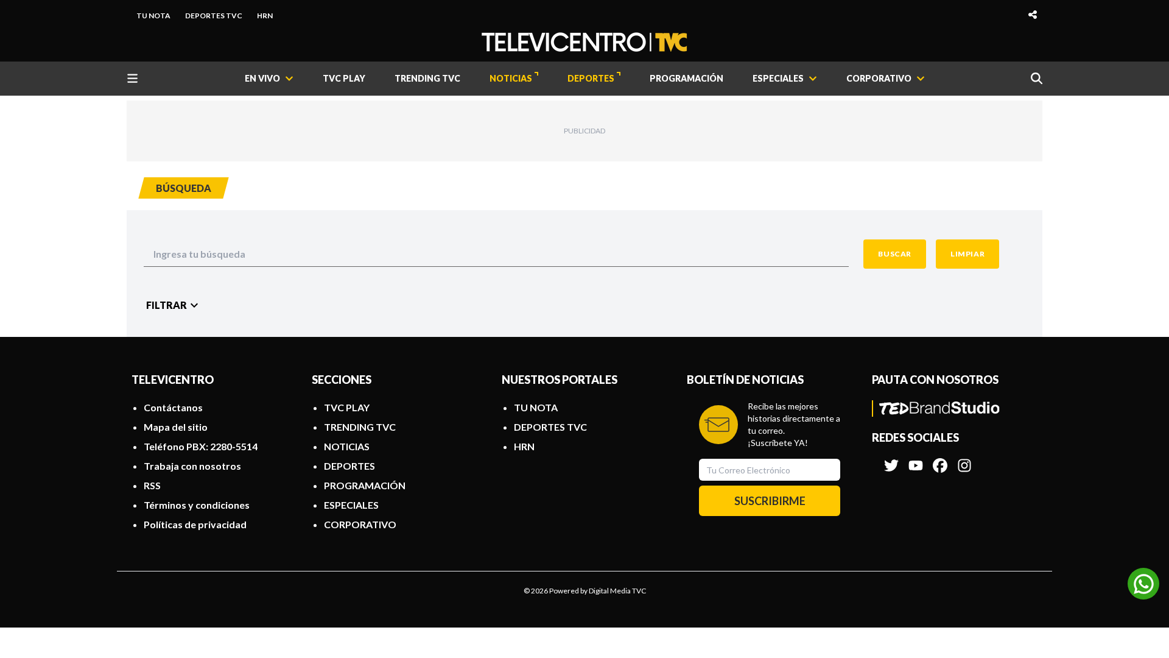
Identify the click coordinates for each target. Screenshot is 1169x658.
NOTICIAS (511, 78)
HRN (265, 15)
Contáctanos (173, 407)
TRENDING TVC (427, 78)
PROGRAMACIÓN (686, 78)
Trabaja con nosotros (192, 466)
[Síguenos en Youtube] (915, 459)
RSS (152, 485)
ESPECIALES (351, 505)
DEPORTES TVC (213, 15)
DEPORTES (590, 78)
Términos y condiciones (197, 505)
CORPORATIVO (360, 524)
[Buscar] (1036, 78)
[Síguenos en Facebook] (940, 459)
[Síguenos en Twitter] (891, 459)
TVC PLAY (344, 78)
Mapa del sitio (176, 427)
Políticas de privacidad (195, 524)
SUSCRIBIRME (770, 501)
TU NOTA (153, 15)
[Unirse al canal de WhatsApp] (1143, 584)
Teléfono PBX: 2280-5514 (201, 446)
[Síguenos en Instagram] (964, 459)
